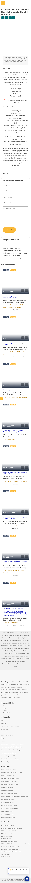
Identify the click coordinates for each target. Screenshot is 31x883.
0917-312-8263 (5, 854)
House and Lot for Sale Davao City (14, 611)
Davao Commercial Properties (9, 808)
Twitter (5, 708)
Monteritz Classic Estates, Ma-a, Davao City (16, 481)
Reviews (3, 723)
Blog (2, 738)
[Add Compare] (2, 17)
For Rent (6, 317)
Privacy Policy (5, 762)
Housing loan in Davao (7, 799)
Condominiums (7, 430)
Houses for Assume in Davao (9, 805)
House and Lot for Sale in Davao (10, 778)
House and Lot (19, 57)
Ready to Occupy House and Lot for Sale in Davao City (15, 61)
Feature (5, 57)
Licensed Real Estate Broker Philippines (12, 750)
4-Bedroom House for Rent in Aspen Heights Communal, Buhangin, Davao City (15, 349)
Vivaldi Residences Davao (8, 817)
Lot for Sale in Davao (7, 787)
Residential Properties (14, 432)
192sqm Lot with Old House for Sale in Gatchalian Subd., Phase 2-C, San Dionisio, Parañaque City (15, 302)
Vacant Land (20, 474)
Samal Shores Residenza (8, 775)
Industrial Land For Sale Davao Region (11, 772)
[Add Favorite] (6, 17)
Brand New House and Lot (9, 608)
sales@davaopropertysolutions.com (11, 851)
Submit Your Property (7, 735)
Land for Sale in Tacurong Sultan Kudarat (12, 744)
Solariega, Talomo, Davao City (12, 622)
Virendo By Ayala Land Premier (9, 756)
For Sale (6, 270)
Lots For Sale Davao (6, 811)
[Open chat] (26, 878)
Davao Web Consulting (22, 880)
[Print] (13, 17)
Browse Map (4, 729)
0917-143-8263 (5, 857)
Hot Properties (11, 57)
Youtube (5, 710)
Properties (8, 60)
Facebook (6, 706)
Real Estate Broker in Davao (9, 793)
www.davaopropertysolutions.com (10, 849)
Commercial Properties (8, 517)
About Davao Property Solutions (10, 726)
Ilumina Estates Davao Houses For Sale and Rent (14, 796)
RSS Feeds (6, 712)
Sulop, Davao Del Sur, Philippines (13, 525)
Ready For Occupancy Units (16, 612)
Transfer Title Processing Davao (10, 759)
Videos (3, 741)
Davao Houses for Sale (7, 802)
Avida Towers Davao (10, 439)
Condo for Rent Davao (7, 814)
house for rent (18, 343)
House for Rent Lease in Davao (9, 784)
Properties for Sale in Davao (9, 781)
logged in (13, 259)
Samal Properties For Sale (8, 769)
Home (3, 720)
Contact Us (4, 732)
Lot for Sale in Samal (7, 790)
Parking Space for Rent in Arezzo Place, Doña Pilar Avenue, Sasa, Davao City (14, 395)
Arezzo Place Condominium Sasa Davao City (16, 397)
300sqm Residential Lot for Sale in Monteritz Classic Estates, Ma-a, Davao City (14, 478)
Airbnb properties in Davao (8, 753)
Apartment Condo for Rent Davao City (11, 747)
